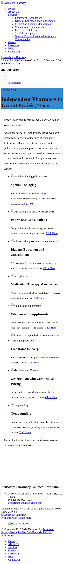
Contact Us (14, 51)
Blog (10, 48)
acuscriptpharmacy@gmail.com (25, 502)
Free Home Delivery (26, 30)
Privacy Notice (9, 532)
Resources (13, 45)
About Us (13, 11)
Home (11, 8)
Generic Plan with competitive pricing (35, 36)
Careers (12, 42)
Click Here (27, 203)
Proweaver (48, 529)
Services (12, 14)
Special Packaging (25, 33)
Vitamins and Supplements (29, 27)
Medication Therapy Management (33, 23)
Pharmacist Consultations (28, 17)
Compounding (23, 39)
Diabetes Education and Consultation (35, 20)
